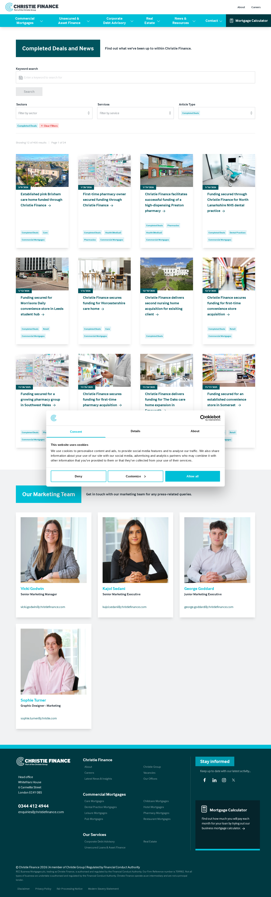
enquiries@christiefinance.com (41, 812)
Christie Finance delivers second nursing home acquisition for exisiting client (164, 305)
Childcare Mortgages (156, 801)
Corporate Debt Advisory (114, 20)
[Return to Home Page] (32, 7)
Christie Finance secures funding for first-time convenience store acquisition (226, 305)
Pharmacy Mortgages (156, 813)
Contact (212, 20)
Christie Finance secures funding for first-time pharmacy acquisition (102, 399)
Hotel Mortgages (153, 807)
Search (29, 91)
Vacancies (149, 772)
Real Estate (149, 20)
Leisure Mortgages (96, 813)
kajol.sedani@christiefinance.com (124, 607)
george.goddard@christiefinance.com (208, 607)
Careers (256, 7)
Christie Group (152, 767)
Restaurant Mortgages (156, 819)
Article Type (187, 104)
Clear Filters (51, 125)
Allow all (192, 476)
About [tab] (195, 431)
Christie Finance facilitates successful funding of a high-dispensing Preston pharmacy (166, 202)
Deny (78, 476)
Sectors (21, 104)
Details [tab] (135, 431)
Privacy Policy (43, 888)
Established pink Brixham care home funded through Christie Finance (41, 199)
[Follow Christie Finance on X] (233, 780)
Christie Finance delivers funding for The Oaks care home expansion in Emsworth (165, 402)
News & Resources (180, 20)
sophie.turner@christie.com (39, 718)
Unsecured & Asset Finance (69, 20)
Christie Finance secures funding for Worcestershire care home (104, 303)
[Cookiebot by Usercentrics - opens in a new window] (203, 418)
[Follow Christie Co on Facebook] (204, 780)
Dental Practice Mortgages (101, 807)
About (241, 7)
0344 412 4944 (33, 806)
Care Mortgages (94, 801)
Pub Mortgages (94, 819)
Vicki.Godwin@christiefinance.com (43, 607)
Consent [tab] (76, 431)
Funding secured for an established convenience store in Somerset (226, 399)
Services (104, 104)
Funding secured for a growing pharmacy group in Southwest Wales (40, 399)
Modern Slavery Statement (103, 888)
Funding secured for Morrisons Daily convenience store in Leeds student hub (42, 305)
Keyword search (27, 69)
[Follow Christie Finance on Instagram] (224, 780)
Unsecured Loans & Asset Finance (105, 847)
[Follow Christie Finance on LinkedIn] (214, 780)
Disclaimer (23, 888)
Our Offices (150, 778)
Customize (133, 476)
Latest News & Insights (98, 778)
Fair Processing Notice (70, 888)
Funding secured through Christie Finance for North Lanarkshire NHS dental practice (227, 202)
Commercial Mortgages (25, 20)
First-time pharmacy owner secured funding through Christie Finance (104, 199)
